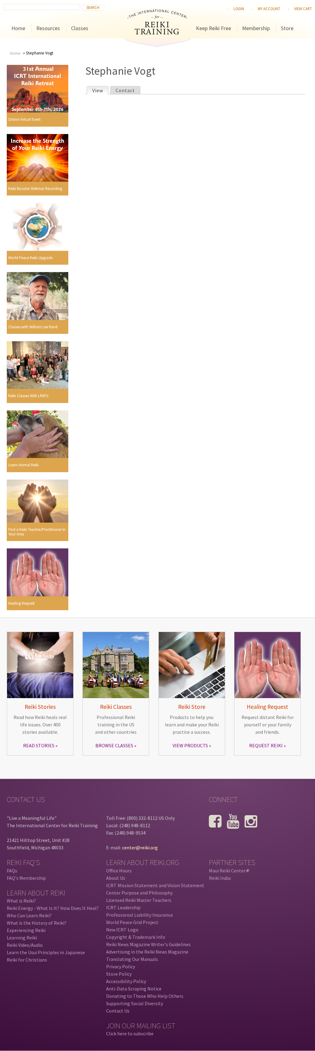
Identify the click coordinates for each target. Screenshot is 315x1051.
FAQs (12, 870)
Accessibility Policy (126, 981)
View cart (303, 8)
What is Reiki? (21, 901)
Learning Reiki (22, 937)
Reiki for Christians (27, 960)
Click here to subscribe (130, 1033)
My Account (269, 8)
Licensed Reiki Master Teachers (138, 900)
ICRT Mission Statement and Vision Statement (155, 885)
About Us (115, 878)
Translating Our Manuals (132, 959)
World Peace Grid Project (132, 922)
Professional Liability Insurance (139, 915)
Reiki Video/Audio (25, 945)
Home (18, 28)
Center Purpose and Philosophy (139, 893)
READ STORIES (38, 745)
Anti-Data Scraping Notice (133, 989)
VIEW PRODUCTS (190, 745)
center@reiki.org (140, 847)
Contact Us (118, 1011)
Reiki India (220, 878)
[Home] (157, 32)
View (100, 90)
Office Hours (119, 870)
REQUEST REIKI (266, 745)
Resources (48, 28)
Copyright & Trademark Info (135, 937)
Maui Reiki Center (228, 870)
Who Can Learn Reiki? (29, 915)
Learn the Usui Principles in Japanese (46, 952)
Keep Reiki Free (213, 28)
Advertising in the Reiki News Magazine (147, 952)
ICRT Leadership (123, 907)
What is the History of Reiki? (36, 923)
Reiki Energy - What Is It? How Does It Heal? (53, 908)
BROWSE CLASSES (114, 745)
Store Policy (119, 974)
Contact (125, 90)
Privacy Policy (120, 966)
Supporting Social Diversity (134, 1003)
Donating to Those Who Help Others (144, 996)
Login (238, 8)
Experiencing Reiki (26, 930)
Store (287, 28)
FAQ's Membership (26, 878)
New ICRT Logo (122, 930)
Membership (256, 28)
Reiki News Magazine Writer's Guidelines (148, 944)
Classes (79, 28)
